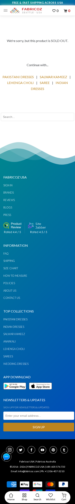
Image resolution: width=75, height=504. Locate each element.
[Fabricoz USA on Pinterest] (54, 450)
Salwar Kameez (14, 334)
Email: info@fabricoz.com (25, 471)
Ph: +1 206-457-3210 (52, 471)
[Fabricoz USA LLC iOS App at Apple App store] (40, 391)
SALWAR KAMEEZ (53, 77)
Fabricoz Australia (46, 461)
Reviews (9, 200)
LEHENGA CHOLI (20, 83)
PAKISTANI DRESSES (18, 77)
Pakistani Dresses (15, 319)
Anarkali (9, 341)
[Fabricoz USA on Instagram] (11, 450)
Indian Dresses (13, 326)
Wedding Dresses (16, 363)
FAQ (6, 253)
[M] (7, 10)
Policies (9, 283)
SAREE (45, 83)
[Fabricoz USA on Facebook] (32, 450)
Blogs (7, 207)
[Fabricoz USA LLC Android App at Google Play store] (15, 391)
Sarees (8, 356)
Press (7, 215)
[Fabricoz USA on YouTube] (43, 450)
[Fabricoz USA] (26, 11)
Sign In (7, 185)
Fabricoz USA (26, 461)
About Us (9, 290)
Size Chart (10, 268)
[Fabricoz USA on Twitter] (21, 450)
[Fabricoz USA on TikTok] (64, 450)
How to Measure (15, 275)
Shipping (9, 260)
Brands (8, 192)
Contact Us (11, 297)
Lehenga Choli (14, 349)
